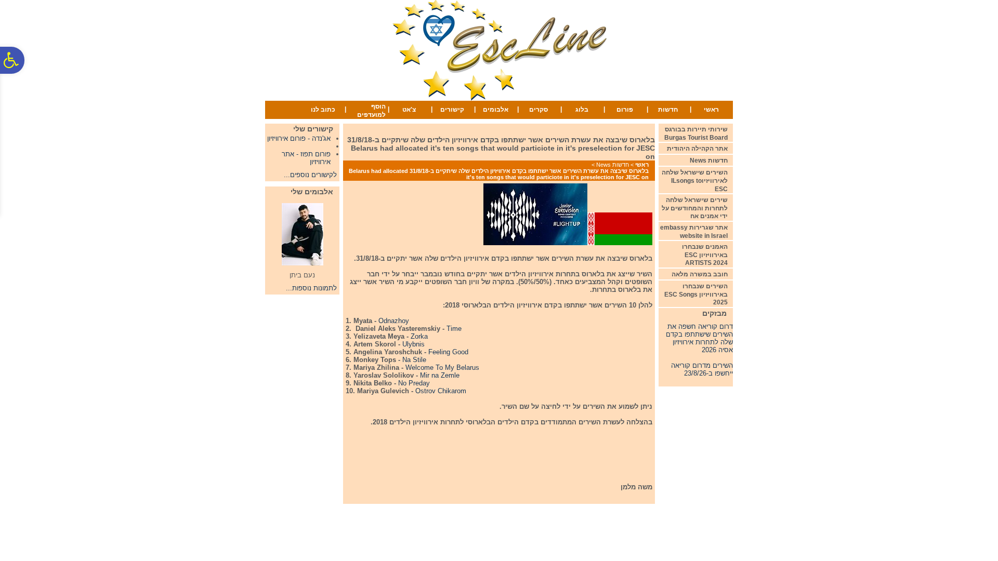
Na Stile (414, 360)
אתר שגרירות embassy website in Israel (694, 231)
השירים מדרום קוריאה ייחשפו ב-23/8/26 (702, 366)
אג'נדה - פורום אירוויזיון (299, 138)
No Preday (414, 383)
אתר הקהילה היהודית (697, 148)
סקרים (538, 109)
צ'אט (409, 109)
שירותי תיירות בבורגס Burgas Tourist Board (696, 133)
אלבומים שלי (312, 192)
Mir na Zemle (439, 375)
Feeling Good (448, 352)
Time (454, 328)
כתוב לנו (323, 109)
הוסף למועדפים (371, 110)
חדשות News (612, 165)
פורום (624, 109)
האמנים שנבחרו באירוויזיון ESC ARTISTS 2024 (705, 254)
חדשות (668, 109)
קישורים (452, 109)
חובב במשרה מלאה (700, 274)
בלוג (581, 109)
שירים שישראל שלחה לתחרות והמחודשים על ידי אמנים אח (695, 208)
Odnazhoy (393, 321)
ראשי (711, 109)
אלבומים (495, 109)
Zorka (419, 336)
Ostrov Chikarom (440, 391)
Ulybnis (413, 344)
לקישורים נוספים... (310, 175)
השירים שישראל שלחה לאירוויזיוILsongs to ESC (695, 180)
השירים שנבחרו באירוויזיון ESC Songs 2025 (696, 294)
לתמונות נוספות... (311, 288)
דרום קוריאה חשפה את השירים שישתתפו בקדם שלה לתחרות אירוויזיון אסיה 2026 (699, 335)
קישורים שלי (313, 129)
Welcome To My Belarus (442, 367)
